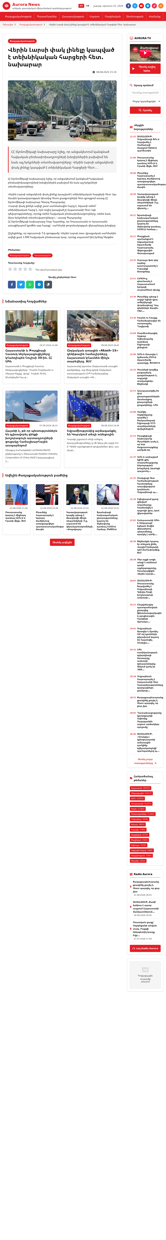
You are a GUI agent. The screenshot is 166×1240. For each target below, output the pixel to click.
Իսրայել (138, 829)
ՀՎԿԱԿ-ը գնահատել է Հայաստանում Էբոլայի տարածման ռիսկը (148, 284)
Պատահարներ (47, 16)
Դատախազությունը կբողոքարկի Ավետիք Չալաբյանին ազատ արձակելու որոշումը (149, 720)
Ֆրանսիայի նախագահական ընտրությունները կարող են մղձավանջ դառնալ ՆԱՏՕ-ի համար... (148, 222)
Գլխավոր (8, 24)
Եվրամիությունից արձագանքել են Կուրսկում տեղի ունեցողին (91, 432)
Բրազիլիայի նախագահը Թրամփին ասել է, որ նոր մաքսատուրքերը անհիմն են (148, 443)
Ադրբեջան (139, 834)
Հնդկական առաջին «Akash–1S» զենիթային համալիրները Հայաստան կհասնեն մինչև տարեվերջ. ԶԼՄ (92, 355)
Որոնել (147, 110)
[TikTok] (154, 5)
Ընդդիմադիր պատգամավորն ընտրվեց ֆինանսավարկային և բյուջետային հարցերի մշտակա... (149, 613)
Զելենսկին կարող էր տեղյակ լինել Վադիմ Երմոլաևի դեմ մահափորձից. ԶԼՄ (148, 547)
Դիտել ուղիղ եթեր (146, 68)
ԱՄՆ (137, 798)
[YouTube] (141, 5)
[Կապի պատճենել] (48, 285)
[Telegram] (147, 5)
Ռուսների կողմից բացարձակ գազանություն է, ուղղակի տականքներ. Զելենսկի (147, 376)
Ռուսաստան (141, 803)
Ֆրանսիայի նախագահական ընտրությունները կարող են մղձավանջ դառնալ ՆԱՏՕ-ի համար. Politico (107, 521)
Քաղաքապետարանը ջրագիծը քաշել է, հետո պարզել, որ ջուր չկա (150, 701)
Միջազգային (141, 793)
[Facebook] (128, 5)
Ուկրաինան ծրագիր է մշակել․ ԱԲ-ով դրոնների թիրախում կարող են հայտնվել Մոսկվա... (148, 635)
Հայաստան (140, 788)
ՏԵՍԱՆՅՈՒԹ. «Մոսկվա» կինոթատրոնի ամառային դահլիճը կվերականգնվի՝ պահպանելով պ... (148, 742)
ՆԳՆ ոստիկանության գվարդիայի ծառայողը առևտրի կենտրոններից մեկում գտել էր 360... (147, 659)
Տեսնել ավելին (62, 542)
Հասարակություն (73, 16)
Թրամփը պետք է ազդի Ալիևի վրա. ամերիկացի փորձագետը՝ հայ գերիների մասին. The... (148, 303)
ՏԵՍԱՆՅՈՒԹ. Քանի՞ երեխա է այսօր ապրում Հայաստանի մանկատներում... (146, 906)
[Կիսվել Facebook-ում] (12, 285)
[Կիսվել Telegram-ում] (39, 285)
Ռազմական (113, 16)
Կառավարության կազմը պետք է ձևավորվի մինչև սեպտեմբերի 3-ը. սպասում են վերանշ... (148, 201)
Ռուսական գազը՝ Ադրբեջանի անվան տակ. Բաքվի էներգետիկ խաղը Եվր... (145, 929)
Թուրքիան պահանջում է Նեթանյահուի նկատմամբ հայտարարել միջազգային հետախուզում (145, 245)
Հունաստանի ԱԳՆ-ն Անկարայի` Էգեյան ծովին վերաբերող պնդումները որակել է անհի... (148, 527)
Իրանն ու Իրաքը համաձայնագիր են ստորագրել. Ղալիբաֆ (149, 322)
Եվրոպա (138, 845)
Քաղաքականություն (18, 16)
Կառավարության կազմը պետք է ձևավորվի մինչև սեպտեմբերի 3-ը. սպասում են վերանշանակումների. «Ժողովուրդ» (79, 521)
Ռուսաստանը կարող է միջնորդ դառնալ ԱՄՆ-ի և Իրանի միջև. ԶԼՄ (15, 516)
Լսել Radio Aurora (147, 948)
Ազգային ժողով (142, 850)
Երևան (137, 824)
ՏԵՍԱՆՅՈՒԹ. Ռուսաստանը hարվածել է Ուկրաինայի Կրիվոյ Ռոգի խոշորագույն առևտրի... (145, 589)
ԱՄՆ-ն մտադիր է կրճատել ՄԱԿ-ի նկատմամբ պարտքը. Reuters (148, 358)
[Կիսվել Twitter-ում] (21, 285)
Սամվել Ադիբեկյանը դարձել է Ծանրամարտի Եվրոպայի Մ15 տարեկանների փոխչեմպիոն (146, 420)
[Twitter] (134, 5)
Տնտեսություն (134, 16)
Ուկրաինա (139, 819)
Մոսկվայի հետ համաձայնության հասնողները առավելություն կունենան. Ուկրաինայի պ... (148, 485)
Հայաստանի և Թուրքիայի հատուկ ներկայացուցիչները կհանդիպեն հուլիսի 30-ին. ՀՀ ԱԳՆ (28, 355)
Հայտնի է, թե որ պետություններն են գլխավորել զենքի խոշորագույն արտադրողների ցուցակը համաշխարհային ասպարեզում (31, 438)
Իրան (137, 808)
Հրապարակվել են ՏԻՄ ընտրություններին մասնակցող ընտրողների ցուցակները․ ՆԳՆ (148, 397)
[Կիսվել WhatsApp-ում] (30, 285)
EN (87, 5)
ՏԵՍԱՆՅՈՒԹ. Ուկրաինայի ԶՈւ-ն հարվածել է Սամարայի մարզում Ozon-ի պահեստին (148, 143)
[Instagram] (160, 5)
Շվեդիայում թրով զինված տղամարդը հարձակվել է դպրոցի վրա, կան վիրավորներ (148, 506)
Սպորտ (94, 16)
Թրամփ (138, 860)
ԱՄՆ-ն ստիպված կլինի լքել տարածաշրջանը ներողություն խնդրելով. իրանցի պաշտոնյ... (148, 464)
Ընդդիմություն (141, 855)
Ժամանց (154, 16)
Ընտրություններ (142, 814)
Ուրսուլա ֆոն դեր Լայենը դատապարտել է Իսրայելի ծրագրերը (147, 265)
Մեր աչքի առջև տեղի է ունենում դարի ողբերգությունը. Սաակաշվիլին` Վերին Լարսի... (147, 566)
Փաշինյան (139, 840)
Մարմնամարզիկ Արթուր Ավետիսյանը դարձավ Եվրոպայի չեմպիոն (147, 340)
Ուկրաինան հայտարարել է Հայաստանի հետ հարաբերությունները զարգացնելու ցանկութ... (150, 683)
